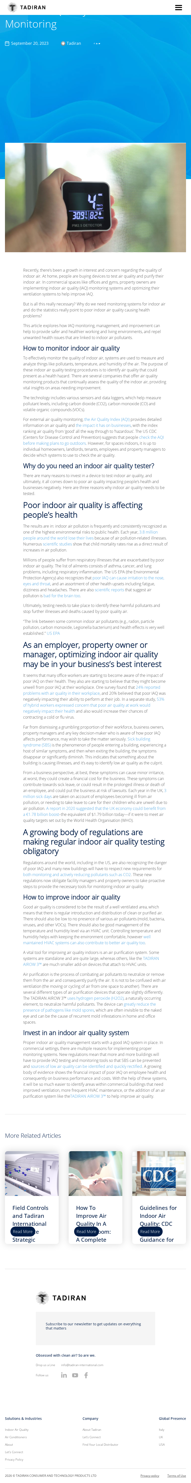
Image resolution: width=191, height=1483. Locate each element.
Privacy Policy (14, 1459)
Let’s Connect (14, 1452)
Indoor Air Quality (17, 1430)
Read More (23, 1231)
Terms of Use (176, 1476)
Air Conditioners (16, 1437)
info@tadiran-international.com (82, 1365)
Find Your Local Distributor (100, 1444)
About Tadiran (92, 1430)
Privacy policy (150, 1476)
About (9, 1444)
